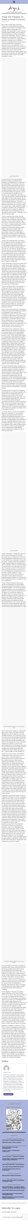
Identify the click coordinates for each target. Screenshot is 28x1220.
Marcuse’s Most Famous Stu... (16, 1166)
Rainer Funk (5, 1180)
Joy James (5, 1166)
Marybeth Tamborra (7, 1197)
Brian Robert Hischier (8, 1193)
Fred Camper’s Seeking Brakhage (12, 1194)
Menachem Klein (7, 1142)
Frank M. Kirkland (7, 1169)
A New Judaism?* (17, 1142)
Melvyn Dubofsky (7, 1147)
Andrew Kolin (5, 21)
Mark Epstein (5, 1175)
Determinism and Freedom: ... (13, 1191)
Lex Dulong (17, 1187)
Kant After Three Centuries (17, 1164)
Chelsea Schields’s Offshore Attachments (13, 1197)
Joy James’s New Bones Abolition (16, 1188)
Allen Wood (5, 1164)
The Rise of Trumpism (18, 1156)
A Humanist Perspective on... (17, 1140)
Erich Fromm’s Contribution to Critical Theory (13, 1181)
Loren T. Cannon (6, 1150)
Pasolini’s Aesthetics (15, 1175)
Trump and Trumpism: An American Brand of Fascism (13, 1159)
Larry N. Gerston (6, 1156)
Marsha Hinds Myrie (7, 1187)
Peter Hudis (5, 1190)
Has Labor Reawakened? (10, 1148)
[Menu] (14, 2)
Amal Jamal (5, 1140)
